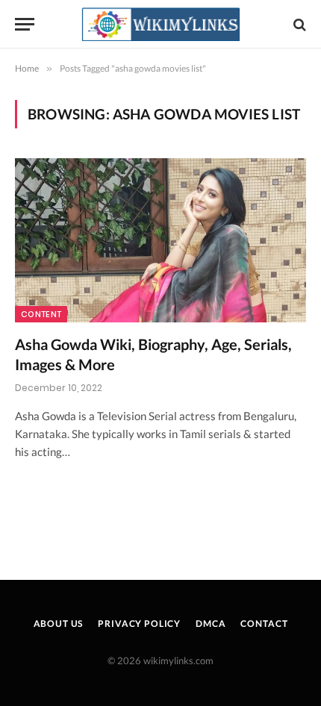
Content (41, 314)
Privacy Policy (139, 623)
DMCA (210, 623)
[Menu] (24, 24)
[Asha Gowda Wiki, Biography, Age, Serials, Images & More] (160, 240)
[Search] (298, 24)
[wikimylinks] (160, 24)
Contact (263, 623)
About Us (59, 623)
